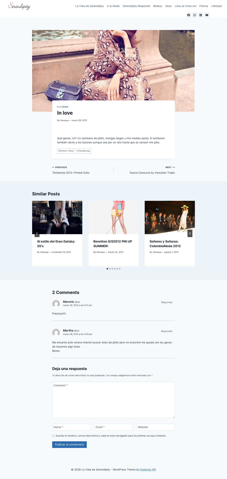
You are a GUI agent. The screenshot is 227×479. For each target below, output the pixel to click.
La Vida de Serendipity (89, 6)
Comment (61, 385)
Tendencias (83, 151)
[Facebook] (188, 15)
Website (143, 427)
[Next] (189, 233)
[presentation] (57, 217)
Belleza (157, 6)
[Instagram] (194, 15)
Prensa (203, 6)
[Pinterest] (200, 15)
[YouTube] (206, 15)
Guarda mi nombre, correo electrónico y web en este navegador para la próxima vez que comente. (111, 435)
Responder (166, 302)
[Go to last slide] (37, 233)
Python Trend (66, 151)
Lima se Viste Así (185, 6)
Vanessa (64, 120)
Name (58, 427)
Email (100, 427)
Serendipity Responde (136, 6)
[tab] (107, 269)
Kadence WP (148, 469)
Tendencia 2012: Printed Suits (70, 170)
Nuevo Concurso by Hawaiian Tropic (152, 170)
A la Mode (113, 6)
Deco (168, 6)
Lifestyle (216, 6)
